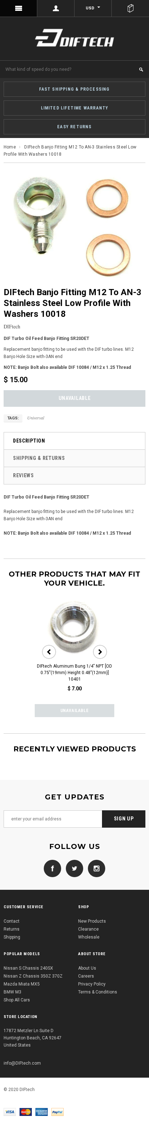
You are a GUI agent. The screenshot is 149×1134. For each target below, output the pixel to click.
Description (29, 441)
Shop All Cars (17, 1000)
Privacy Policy (92, 984)
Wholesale (88, 937)
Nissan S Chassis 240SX (28, 968)
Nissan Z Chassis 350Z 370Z (33, 976)
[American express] (41, 1111)
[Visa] (10, 1111)
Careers (86, 976)
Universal (35, 418)
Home (10, 147)
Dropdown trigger (55, 8)
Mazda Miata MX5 (22, 984)
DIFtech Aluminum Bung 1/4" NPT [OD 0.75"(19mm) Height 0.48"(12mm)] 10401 (74, 673)
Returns (12, 929)
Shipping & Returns (39, 458)
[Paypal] (57, 1111)
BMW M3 (12, 992)
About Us (87, 968)
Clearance (88, 929)
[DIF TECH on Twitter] (72, 868)
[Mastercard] (26, 1111)
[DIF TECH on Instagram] (94, 868)
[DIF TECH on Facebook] (52, 868)
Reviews (23, 475)
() (130, 8)
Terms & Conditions (97, 992)
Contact (12, 921)
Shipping (12, 937)
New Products (92, 921)
